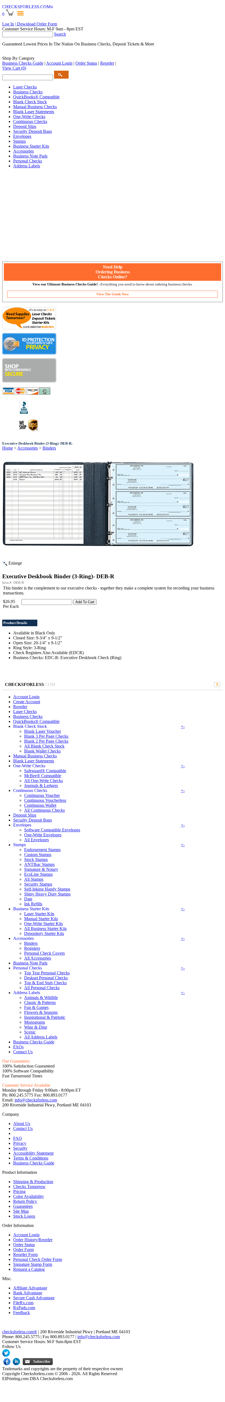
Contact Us (23, 1051)
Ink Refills (33, 904)
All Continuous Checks (44, 810)
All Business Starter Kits (45, 928)
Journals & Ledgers (41, 785)
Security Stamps (38, 884)
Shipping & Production (33, 1181)
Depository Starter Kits (44, 933)
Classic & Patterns (40, 1002)
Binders (49, 448)
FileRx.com (23, 1302)
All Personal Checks (42, 987)
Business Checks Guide (22, 63)
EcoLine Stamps (38, 874)
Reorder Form (25, 1254)
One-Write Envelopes (42, 834)
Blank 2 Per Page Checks (46, 741)
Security (20, 1148)
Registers (32, 948)
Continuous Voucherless (45, 800)
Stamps (19, 141)
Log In (8, 24)
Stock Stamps (36, 859)
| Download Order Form (36, 24)
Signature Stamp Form (32, 1264)
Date (28, 899)
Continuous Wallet (40, 805)
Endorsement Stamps (42, 849)
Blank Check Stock (30, 101)
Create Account (26, 701)
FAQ (17, 1138)
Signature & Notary (41, 869)
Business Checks (28, 92)
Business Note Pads (30, 156)
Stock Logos (24, 1216)
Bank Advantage (27, 1293)
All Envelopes (36, 839)
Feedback (21, 1312)
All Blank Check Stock (44, 746)
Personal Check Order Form (37, 1259)
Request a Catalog (29, 1269)
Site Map (21, 1211)
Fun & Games (36, 1007)
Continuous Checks (30, 121)
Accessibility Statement (33, 1153)
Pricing (19, 1191)
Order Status (86, 63)
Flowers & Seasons (41, 1012)
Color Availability (28, 1196)
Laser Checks (25, 87)
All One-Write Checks (43, 780)
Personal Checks (27, 161)
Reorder (107, 63)
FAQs (18, 1047)
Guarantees (23, 1206)
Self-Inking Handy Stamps (47, 889)
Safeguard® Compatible (45, 770)
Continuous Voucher (42, 795)
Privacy (19, 1143)
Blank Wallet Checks (42, 751)
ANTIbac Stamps (39, 864)
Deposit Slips (24, 126)
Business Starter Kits (31, 146)
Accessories (23, 151)
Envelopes (22, 136)
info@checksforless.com (36, 1100)
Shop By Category (18, 58)
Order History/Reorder (32, 1239)
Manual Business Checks (35, 106)
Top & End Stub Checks (45, 982)
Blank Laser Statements (33, 111)
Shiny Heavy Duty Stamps (47, 894)
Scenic (30, 1032)
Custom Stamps (37, 854)
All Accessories (37, 958)
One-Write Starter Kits (43, 923)
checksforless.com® (19, 1331)
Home (7, 448)
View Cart (14, 68)
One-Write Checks (29, 116)
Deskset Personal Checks (46, 977)
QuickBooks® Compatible (36, 97)
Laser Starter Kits (39, 913)
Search (60, 34)
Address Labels (26, 166)
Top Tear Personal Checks (47, 973)
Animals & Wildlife (41, 997)
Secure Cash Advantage (34, 1297)
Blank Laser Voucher (42, 731)
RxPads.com (24, 1307)
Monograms (34, 1022)
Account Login (59, 63)
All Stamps (33, 879)
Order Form (23, 1249)
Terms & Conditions (30, 1158)
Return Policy (25, 1201)
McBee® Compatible (42, 775)
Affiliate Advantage (30, 1288)
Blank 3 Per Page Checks (46, 736)
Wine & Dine (35, 1027)
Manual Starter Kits (41, 918)
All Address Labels (40, 1037)
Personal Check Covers (44, 953)
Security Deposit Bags (32, 131)
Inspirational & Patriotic (44, 1017)
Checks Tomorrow (29, 1186)
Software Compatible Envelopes (52, 830)
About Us (21, 1123)
